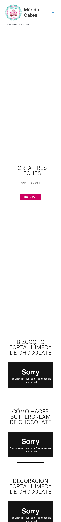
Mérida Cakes (31, 12)
